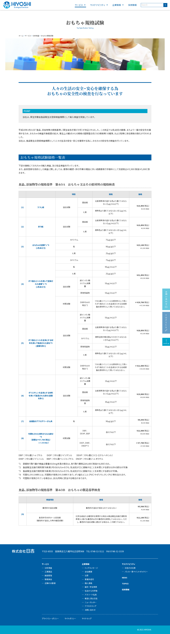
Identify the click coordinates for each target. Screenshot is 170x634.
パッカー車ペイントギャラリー (136, 571)
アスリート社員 (91, 594)
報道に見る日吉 (91, 598)
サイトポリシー (70, 618)
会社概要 (88, 571)
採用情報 (132, 5)
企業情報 (116, 5)
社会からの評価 (91, 590)
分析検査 (48, 568)
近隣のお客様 (50, 583)
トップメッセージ (91, 568)
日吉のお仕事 (130, 568)
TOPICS (125, 583)
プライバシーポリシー (50, 618)
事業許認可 (89, 579)
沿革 (86, 575)
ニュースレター (91, 602)
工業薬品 (48, 571)
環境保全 (48, 579)
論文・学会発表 (91, 587)
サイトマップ (87, 618)
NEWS (124, 577)
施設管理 (48, 575)
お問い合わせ (90, 610)
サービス (79, 5)
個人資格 (88, 583)
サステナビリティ (97, 5)
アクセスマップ (90, 606)
